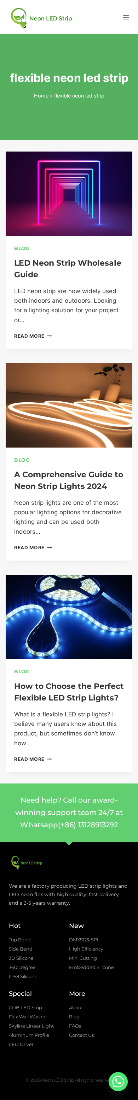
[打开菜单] (125, 17)
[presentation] (69, 194)
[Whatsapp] (118, 1081)
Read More (33, 336)
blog (22, 248)
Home (41, 96)
